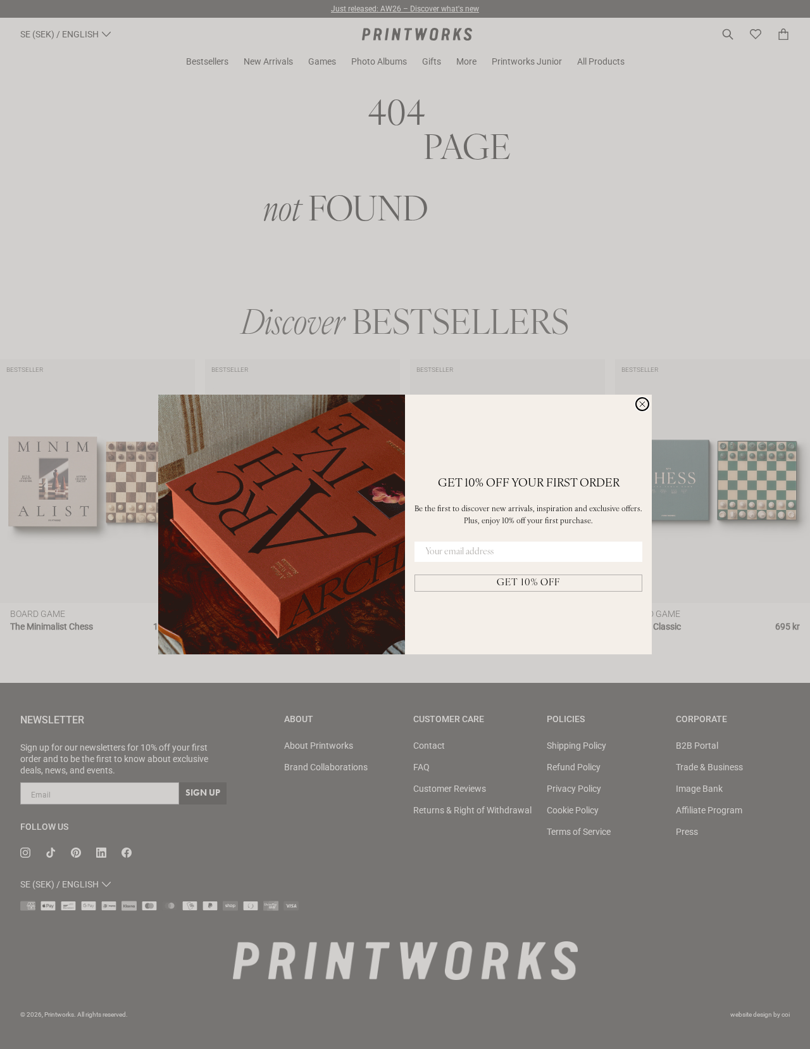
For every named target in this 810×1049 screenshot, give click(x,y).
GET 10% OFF (528, 583)
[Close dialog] (642, 404)
